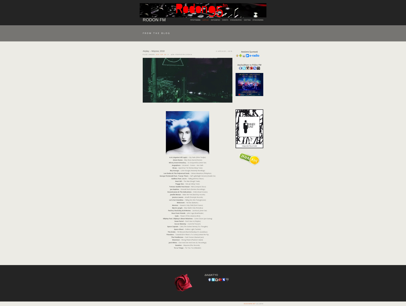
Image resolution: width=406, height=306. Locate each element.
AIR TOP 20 (161, 54)
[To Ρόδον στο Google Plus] (251, 68)
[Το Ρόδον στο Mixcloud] (258, 68)
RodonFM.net (250, 304)
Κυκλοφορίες (236, 20)
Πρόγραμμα (195, 20)
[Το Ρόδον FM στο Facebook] (240, 68)
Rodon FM (154, 19)
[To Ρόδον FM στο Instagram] (247, 68)
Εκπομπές (215, 20)
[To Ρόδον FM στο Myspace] (254, 68)
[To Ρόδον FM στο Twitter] (244, 68)
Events (225, 20)
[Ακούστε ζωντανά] (240, 55)
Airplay (205, 20)
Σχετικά (247, 20)
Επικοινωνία (258, 20)
